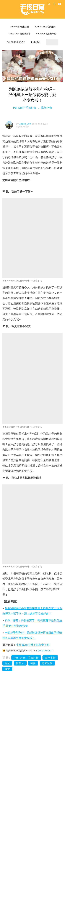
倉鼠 (7, 663)
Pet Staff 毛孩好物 (16, 42)
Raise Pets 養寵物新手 (20, 33)
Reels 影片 (36, 42)
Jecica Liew (25, 123)
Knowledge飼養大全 (19, 26)
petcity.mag (44, 650)
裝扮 (33, 663)
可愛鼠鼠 (47, 663)
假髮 (7, 668)
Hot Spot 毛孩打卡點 (46, 33)
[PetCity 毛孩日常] (32, 9)
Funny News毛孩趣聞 (45, 26)
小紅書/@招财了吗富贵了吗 (32, 644)
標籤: (6, 657)
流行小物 (46, 107)
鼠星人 (20, 663)
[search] (48, 4)
